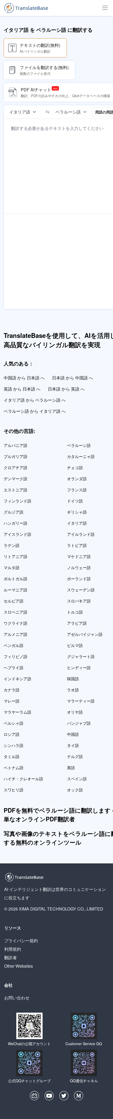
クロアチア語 (15, 467)
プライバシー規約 (21, 940)
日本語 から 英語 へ (66, 389)
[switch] (47, 112)
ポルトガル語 (15, 578)
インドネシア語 (17, 678)
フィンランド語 (17, 501)
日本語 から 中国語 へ (72, 378)
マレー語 (11, 701)
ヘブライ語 (13, 667)
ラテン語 (11, 545)
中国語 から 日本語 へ (24, 378)
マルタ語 (11, 567)
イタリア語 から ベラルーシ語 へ (35, 400)
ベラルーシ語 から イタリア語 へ (35, 411)
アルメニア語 (15, 634)
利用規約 (12, 949)
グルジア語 (13, 512)
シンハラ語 (13, 745)
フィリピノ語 (15, 656)
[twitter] (64, 1097)
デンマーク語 (15, 478)
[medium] (78, 1097)
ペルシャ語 (13, 723)
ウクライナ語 (15, 623)
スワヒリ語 (13, 789)
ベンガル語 (13, 645)
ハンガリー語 (15, 523)
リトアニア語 (15, 556)
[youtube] (49, 1097)
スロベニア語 (15, 612)
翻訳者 (10, 957)
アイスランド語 (17, 534)
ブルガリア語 (15, 456)
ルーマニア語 (15, 589)
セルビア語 (13, 601)
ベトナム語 (13, 767)
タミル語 (11, 756)
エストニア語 (15, 489)
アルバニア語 (15, 445)
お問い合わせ (16, 998)
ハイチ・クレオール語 (23, 778)
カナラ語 (11, 689)
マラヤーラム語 (17, 712)
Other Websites (18, 966)
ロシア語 (11, 734)
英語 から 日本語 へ (22, 389)
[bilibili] (34, 1097)
